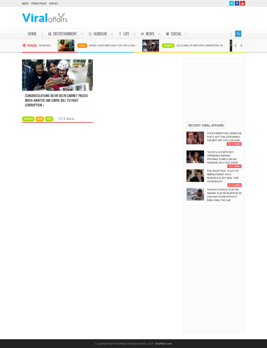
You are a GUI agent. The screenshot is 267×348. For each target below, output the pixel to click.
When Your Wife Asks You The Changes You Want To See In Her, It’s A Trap (111, 45)
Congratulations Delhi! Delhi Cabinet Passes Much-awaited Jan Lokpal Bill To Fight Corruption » (56, 100)
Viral (49, 118)
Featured (28, 118)
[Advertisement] (174, 17)
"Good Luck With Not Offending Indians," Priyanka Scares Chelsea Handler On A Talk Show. (222, 157)
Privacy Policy (39, 3)
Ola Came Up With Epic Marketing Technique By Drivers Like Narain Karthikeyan (198, 45)
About (25, 3)
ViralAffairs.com (163, 343)
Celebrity (163, 45)
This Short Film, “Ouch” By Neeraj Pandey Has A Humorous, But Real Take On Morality (223, 176)
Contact (53, 3)
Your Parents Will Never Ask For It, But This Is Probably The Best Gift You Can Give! (224, 137)
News (39, 118)
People (78, 45)
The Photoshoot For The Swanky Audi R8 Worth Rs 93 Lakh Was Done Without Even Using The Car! (224, 195)
